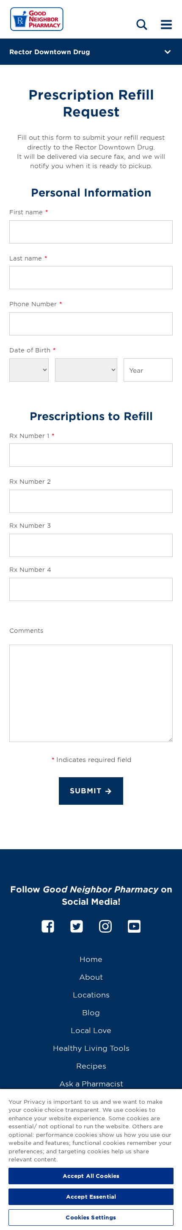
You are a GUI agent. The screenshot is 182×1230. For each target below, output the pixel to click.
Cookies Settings (91, 1217)
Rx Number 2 (30, 481)
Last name (28, 258)
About (91, 976)
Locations (91, 994)
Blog (91, 1012)
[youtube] (134, 924)
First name (28, 212)
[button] (141, 24)
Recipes (91, 1065)
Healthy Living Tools (91, 1047)
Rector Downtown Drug (49, 51)
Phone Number (35, 304)
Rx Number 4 (30, 569)
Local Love (91, 1029)
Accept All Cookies (91, 1175)
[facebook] (48, 924)
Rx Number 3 (30, 525)
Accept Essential (91, 1196)
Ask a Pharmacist (91, 1083)
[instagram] (105, 924)
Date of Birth (32, 350)
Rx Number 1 (31, 435)
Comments (26, 630)
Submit (86, 790)
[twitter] (76, 924)
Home (91, 958)
